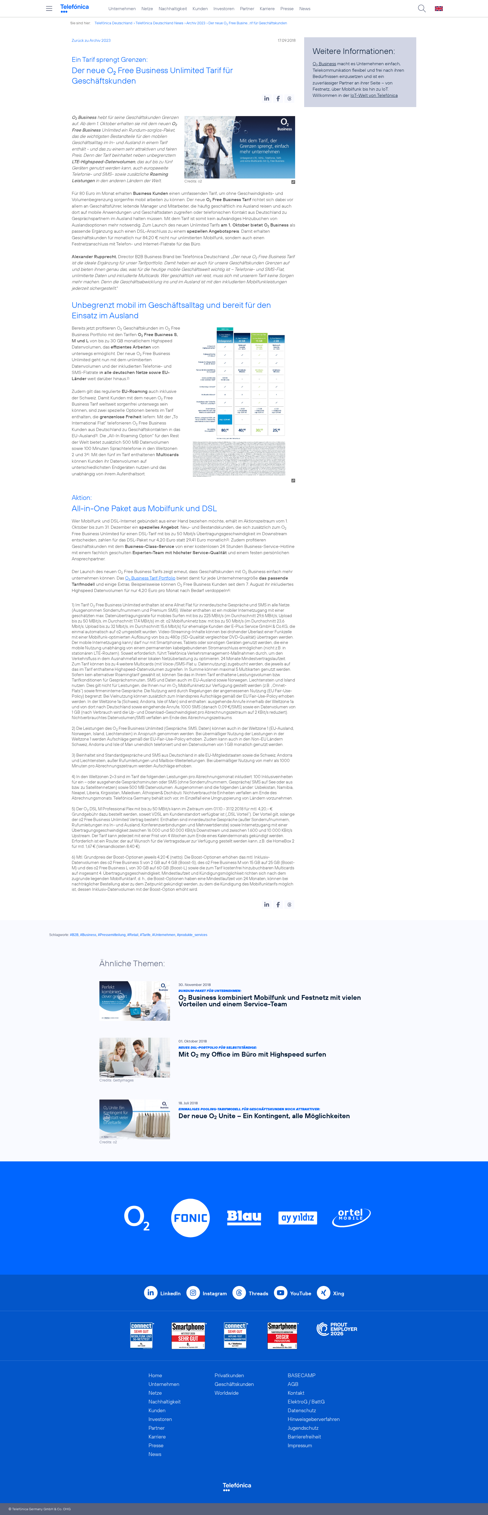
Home (155, 1375)
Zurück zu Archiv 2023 (91, 40)
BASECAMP (301, 1375)
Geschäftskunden (234, 1384)
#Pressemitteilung (112, 935)
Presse (287, 8)
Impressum (300, 1445)
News (304, 8)
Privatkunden (229, 1375)
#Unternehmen (163, 935)
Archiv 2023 (195, 23)
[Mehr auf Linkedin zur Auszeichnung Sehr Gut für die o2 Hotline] (236, 1335)
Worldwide (227, 1393)
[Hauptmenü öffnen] (49, 8)
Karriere (267, 8)
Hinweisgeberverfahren (314, 1419)
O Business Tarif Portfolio (150, 578)
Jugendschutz (303, 1428)
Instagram (215, 1293)
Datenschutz (302, 1410)
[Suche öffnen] (421, 8)
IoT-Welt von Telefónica (374, 95)
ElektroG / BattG (306, 1401)
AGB (293, 1384)
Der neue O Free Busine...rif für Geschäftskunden (247, 23)
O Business (324, 63)
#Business (88, 935)
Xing (338, 1293)
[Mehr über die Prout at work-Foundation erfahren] (337, 1335)
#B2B (74, 935)
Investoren (223, 8)
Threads (258, 1293)
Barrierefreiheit (304, 1436)
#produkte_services (192, 935)
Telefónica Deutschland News (159, 23)
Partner (247, 8)
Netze (147, 8)
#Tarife (145, 935)
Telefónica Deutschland (113, 23)
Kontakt (296, 1393)
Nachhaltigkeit (173, 8)
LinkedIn (170, 1293)
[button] (267, 98)
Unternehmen (122, 8)
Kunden (200, 8)
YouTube (300, 1293)
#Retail (132, 935)
